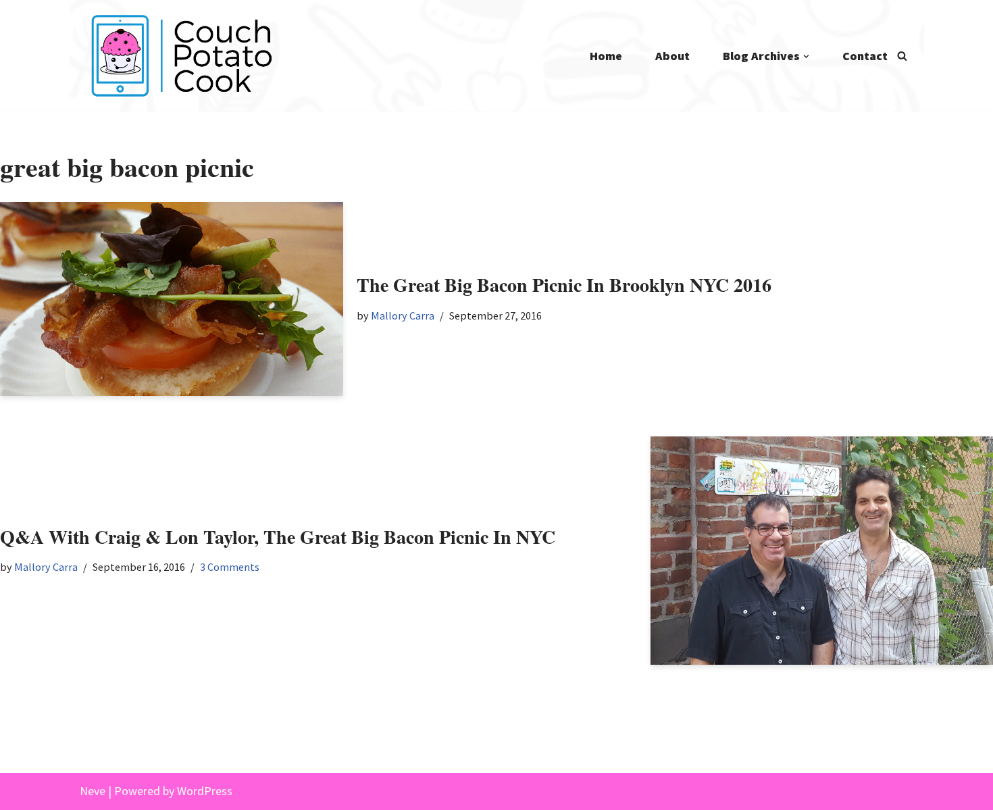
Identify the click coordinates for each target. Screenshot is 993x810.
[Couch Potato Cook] (181, 55)
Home (606, 56)
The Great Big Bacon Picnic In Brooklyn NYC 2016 (564, 285)
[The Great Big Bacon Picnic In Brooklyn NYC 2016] (171, 298)
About (672, 56)
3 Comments (229, 567)
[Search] (902, 56)
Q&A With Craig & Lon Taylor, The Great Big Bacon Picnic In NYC (277, 537)
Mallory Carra (402, 315)
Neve (92, 791)
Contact (865, 56)
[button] (806, 56)
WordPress (204, 791)
